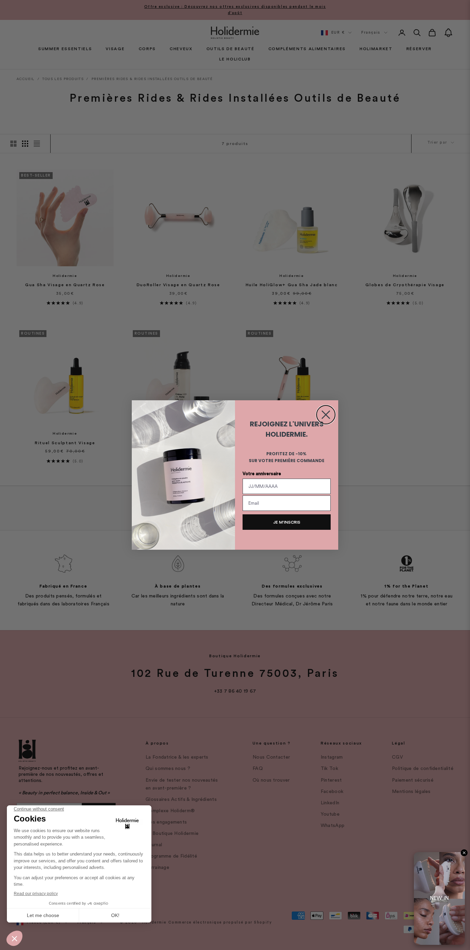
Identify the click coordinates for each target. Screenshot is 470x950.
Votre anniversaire (262, 473)
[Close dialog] (326, 414)
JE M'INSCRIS (286, 522)
